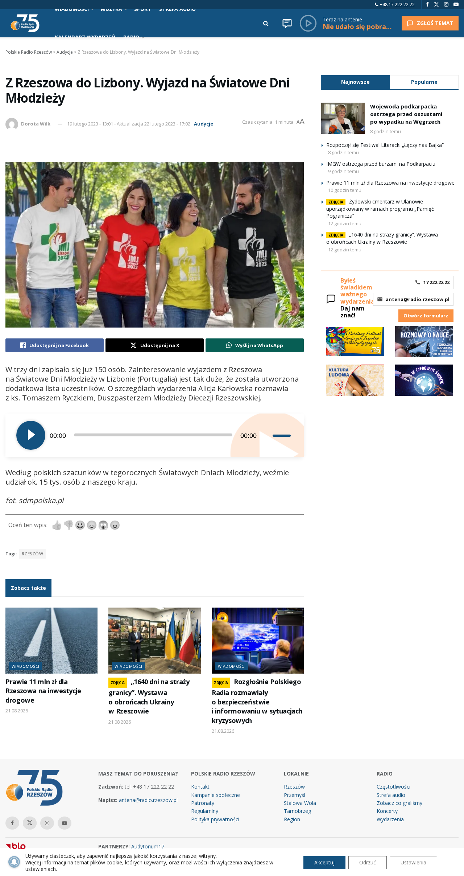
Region (292, 819)
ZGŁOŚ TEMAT (435, 23)
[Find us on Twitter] (436, 4)
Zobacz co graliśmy (399, 802)
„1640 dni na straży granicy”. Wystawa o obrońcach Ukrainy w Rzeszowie (148, 696)
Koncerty (387, 810)
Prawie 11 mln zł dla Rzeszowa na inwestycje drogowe (43, 690)
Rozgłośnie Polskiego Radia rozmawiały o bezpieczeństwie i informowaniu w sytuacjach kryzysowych (257, 701)
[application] (154, 435)
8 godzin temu (385, 131)
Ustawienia (413, 862)
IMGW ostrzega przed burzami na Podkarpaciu (380, 163)
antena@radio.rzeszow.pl (418, 299)
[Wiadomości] (287, 23)
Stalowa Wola (300, 802)
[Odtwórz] (30, 435)
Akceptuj (324, 862)
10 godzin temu (344, 190)
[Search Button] (266, 23)
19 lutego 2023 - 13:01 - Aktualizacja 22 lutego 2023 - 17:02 (128, 123)
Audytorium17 (147, 846)
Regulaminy (204, 810)
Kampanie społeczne (215, 794)
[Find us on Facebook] (427, 4)
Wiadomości (25, 666)
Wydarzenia (390, 819)
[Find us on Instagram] (446, 4)
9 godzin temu (343, 171)
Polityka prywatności (215, 819)
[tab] (355, 82)
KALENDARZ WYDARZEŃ (85, 37)
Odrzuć (367, 862)
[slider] (283, 435)
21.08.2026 (16, 710)
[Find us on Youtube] (456, 4)
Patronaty (202, 802)
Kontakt (200, 786)
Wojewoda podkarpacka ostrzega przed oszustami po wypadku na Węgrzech (406, 114)
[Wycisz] (266, 435)
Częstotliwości (393, 786)
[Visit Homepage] (25, 23)
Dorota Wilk (35, 123)
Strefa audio (391, 794)
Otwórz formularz (425, 315)
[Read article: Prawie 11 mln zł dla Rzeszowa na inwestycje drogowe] (51, 641)
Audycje (203, 123)
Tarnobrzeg (297, 810)
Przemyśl (294, 794)
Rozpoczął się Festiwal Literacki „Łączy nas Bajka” (385, 144)
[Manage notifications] (14, 862)
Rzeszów (32, 554)
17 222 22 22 (436, 282)
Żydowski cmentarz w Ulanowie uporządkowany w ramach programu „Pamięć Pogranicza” (380, 208)
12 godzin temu (344, 223)
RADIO (131, 37)
